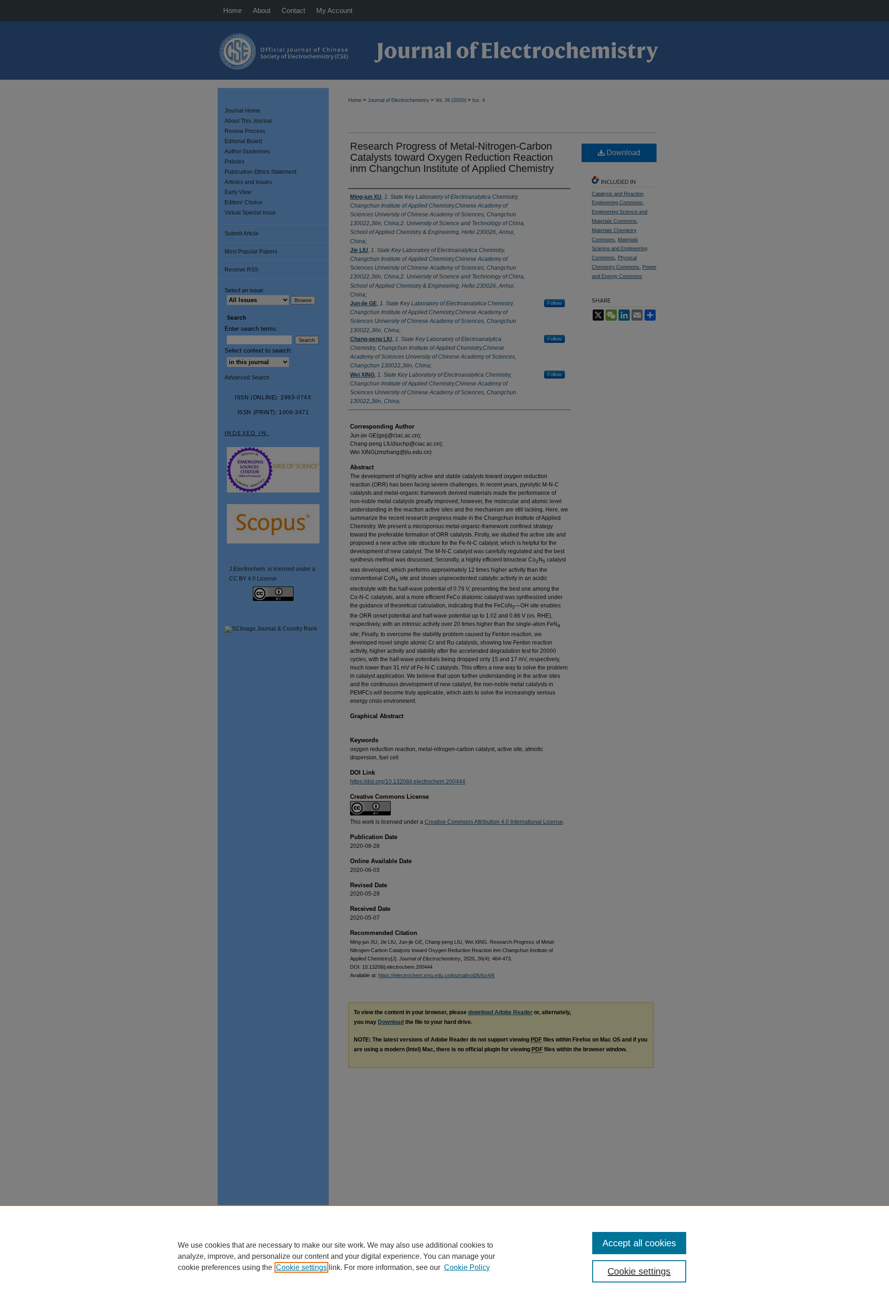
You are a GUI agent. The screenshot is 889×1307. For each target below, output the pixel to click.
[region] (444, 1256)
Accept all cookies (639, 1243)
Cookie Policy (467, 1267)
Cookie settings (301, 1267)
